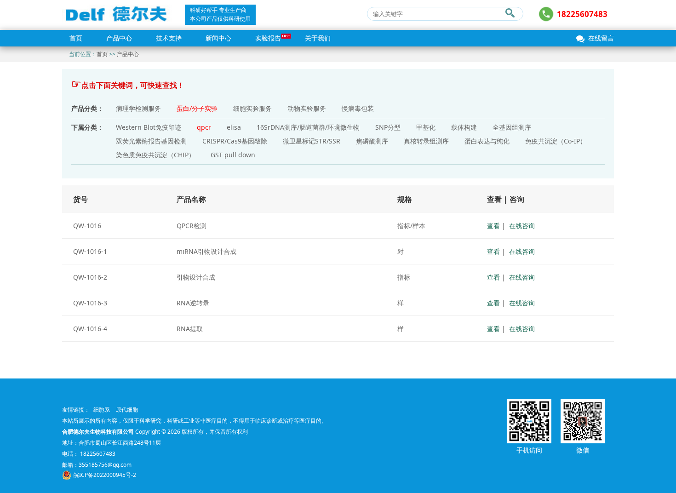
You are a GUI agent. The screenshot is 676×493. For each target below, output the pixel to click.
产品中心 (119, 38)
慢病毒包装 (358, 108)
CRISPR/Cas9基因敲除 (234, 141)
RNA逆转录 (193, 302)
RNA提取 (190, 328)
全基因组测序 (512, 127)
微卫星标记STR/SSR (311, 141)
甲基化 (425, 127)
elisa (234, 127)
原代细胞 (127, 409)
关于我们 (318, 38)
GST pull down (233, 154)
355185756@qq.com (105, 465)
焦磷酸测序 (372, 141)
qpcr (204, 127)
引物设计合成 (196, 277)
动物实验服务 (306, 108)
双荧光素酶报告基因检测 (151, 141)
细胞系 (101, 409)
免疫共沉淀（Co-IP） (555, 141)
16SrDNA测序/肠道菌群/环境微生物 (308, 127)
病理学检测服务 (138, 108)
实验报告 (268, 38)
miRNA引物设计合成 (206, 251)
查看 (493, 225)
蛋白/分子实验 (197, 108)
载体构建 (464, 127)
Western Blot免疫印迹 (148, 127)
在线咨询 (522, 225)
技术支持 (169, 38)
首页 (75, 38)
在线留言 (601, 38)
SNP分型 (388, 127)
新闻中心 (218, 38)
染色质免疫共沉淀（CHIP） (155, 154)
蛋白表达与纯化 (487, 141)
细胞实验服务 (252, 108)
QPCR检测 (191, 225)
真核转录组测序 (426, 141)
